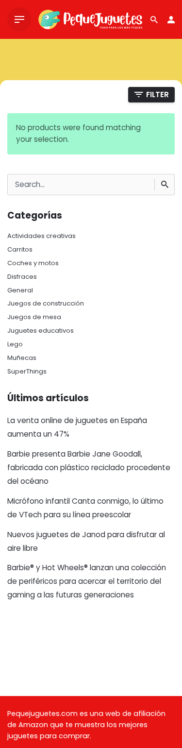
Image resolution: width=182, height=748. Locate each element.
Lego (15, 344)
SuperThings (27, 371)
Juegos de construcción (45, 303)
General (20, 290)
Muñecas (21, 357)
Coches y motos (33, 263)
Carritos (20, 249)
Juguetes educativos (40, 330)
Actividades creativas (41, 235)
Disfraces (22, 276)
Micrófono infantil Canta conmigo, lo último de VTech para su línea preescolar (85, 508)
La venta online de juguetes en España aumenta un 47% (77, 427)
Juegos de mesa (34, 317)
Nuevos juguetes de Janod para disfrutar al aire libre (86, 541)
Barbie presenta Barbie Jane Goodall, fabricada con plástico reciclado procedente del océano (88, 467)
